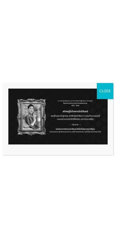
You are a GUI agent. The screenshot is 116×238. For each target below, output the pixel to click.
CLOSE (105, 91)
